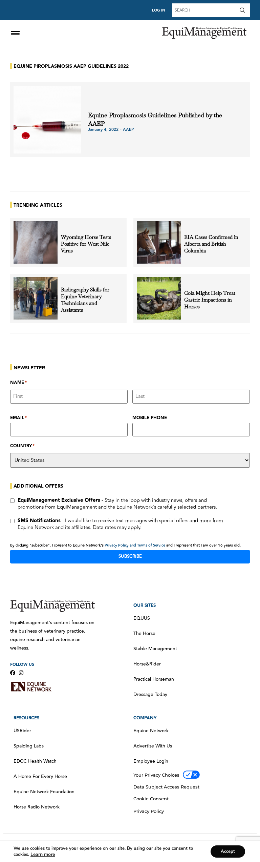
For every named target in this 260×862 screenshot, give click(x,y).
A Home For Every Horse (40, 776)
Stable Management (155, 649)
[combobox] (205, 10)
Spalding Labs (29, 746)
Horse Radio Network (37, 807)
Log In (158, 10)
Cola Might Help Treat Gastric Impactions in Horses (209, 300)
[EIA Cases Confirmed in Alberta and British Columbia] (159, 242)
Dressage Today (150, 694)
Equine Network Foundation (44, 792)
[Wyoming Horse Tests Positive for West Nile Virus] (36, 242)
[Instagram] (21, 672)
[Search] (244, 10)
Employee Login (150, 761)
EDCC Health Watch (35, 761)
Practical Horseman (153, 679)
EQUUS (141, 618)
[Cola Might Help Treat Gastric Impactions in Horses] (159, 298)
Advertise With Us (152, 746)
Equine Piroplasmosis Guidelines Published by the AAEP (155, 119)
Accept (228, 851)
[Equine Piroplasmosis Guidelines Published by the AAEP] (47, 119)
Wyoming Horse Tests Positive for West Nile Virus (86, 244)
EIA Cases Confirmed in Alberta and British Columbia (211, 244)
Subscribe (130, 556)
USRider (22, 731)
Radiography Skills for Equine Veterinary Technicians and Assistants (85, 299)
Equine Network (151, 731)
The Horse (144, 633)
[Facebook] (12, 672)
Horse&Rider (147, 664)
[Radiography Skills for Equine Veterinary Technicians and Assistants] (36, 298)
